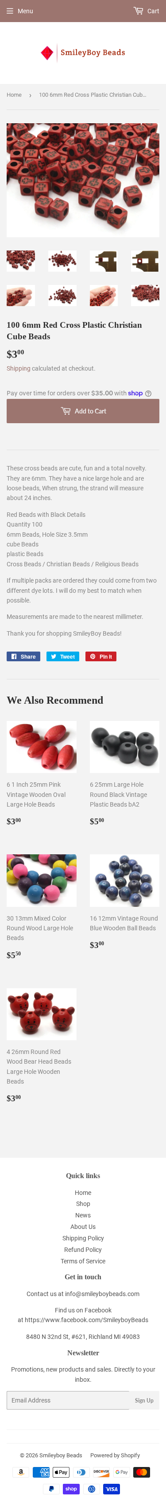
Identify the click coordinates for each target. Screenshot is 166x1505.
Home (14, 94)
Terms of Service (83, 1261)
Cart (152, 11)
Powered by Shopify (115, 1455)
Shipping (19, 368)
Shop (83, 1203)
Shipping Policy (83, 1238)
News (83, 1215)
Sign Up (144, 1400)
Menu (25, 11)
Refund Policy (83, 1249)
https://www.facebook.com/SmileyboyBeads (86, 1319)
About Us (83, 1226)
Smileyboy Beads (60, 1455)
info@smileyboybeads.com (102, 1293)
